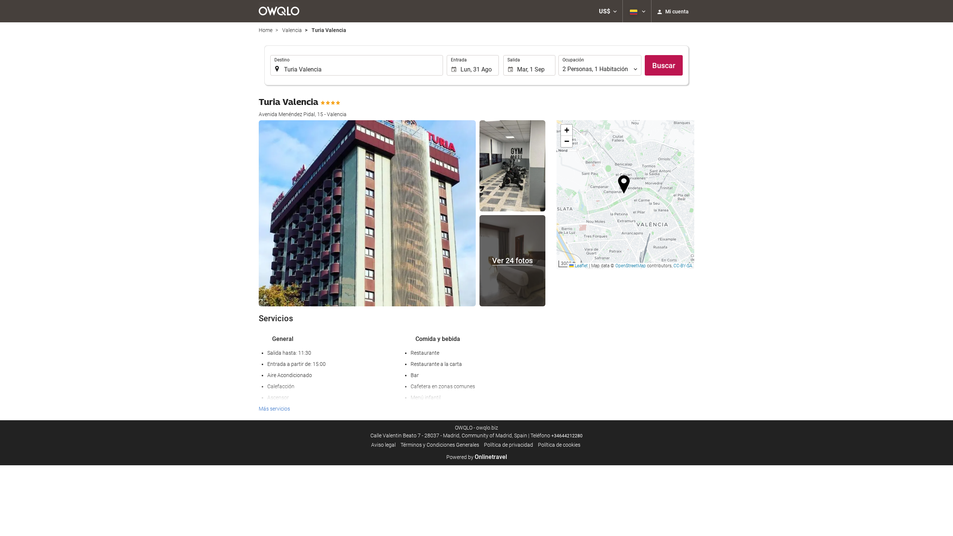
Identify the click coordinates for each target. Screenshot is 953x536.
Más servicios (274, 409)
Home (265, 30)
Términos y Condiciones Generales (440, 445)
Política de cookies (559, 445)
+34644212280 (567, 435)
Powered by (476, 457)
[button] (607, 11)
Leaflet (581, 265)
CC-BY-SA (682, 265)
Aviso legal (383, 445)
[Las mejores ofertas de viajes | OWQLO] (279, 11)
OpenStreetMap (630, 265)
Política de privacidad (508, 445)
